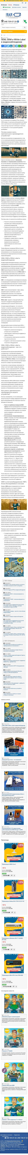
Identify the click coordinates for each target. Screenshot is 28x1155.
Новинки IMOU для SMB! (8, 1085)
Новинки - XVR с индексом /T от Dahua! (12, 1119)
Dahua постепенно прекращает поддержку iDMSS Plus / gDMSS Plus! (14, 661)
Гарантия (24, 7)
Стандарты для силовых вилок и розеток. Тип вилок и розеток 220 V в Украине (14, 585)
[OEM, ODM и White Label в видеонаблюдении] (14, 567)
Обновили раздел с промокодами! (11, 1016)
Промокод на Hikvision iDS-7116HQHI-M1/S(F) (12, 939)
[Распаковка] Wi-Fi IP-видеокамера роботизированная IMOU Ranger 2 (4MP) (12, 829)
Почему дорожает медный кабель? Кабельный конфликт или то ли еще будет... (13, 678)
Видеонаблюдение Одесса (13, 1140)
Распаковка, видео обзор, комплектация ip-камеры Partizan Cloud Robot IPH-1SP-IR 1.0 (14, 635)
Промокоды (7, 7)
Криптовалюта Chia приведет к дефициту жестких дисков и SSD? (14, 683)
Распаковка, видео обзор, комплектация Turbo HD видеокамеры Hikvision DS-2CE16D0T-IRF (14, 628)
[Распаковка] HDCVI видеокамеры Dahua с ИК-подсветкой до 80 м (13, 794)
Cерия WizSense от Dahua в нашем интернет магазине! (12, 694)
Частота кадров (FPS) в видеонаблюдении (14, 589)
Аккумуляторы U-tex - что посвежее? (11, 759)
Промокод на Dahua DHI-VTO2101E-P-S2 (13, 901)
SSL (7, 1145)
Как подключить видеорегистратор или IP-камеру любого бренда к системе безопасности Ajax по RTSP (14, 606)
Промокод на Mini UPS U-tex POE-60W (12, 975)
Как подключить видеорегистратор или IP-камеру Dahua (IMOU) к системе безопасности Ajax (14, 622)
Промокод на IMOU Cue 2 (9, 864)
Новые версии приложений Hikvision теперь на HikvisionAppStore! (13, 672)
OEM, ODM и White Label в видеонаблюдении (13, 725)
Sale (11, 4)
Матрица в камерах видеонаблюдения (13, 616)
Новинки (17, 4)
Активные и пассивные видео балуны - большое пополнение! (13, 650)
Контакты (5, 9)
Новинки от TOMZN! (7, 1051)
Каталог (5, 4)
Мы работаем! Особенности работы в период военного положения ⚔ (13, 645)
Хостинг (2, 1144)
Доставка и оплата (16, 7)
